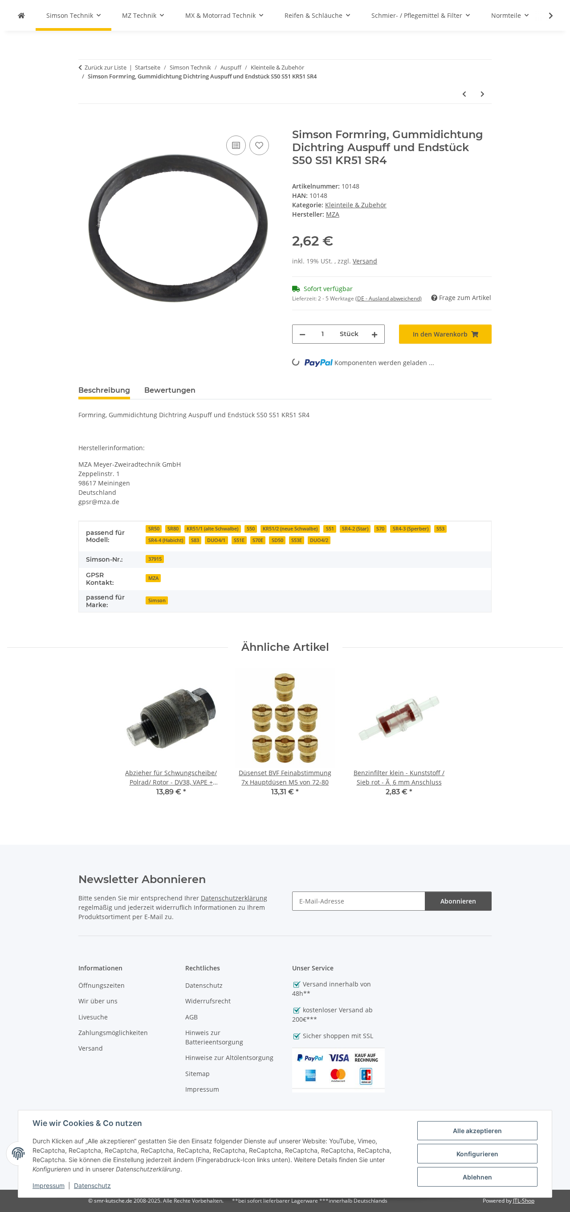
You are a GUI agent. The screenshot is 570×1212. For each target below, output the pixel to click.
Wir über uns (98, 1001)
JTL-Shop (523, 1200)
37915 (155, 559)
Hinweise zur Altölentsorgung (229, 1057)
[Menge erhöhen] (374, 334)
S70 (380, 529)
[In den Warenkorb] (85, 123)
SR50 (153, 529)
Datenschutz (92, 1185)
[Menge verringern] (302, 334)
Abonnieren (458, 901)
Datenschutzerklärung (234, 898)
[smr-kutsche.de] (21, 15)
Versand (365, 261)
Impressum (49, 1185)
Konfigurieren (477, 1154)
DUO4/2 (319, 540)
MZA (153, 578)
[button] (545, 15)
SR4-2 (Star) (355, 529)
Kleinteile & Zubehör (356, 205)
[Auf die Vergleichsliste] (236, 145)
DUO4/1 (216, 540)
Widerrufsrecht (208, 1001)
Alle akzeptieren (477, 1130)
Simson (157, 600)
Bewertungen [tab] (169, 390)
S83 (195, 540)
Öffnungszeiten (101, 985)
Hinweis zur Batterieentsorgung (214, 1037)
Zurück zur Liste (105, 67)
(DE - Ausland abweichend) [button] (388, 298)
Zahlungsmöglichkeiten (113, 1032)
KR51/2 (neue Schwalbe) (290, 529)
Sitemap (197, 1073)
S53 (440, 529)
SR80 (173, 529)
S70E (257, 540)
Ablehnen (477, 1177)
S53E (296, 540)
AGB (191, 1017)
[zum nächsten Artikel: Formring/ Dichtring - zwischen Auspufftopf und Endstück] (482, 93)
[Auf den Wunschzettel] (259, 145)
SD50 (277, 540)
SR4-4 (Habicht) (165, 540)
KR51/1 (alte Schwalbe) (212, 529)
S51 (330, 529)
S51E (239, 540)
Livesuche (93, 1017)
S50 (251, 529)
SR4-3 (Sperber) (410, 529)
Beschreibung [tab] (104, 390)
